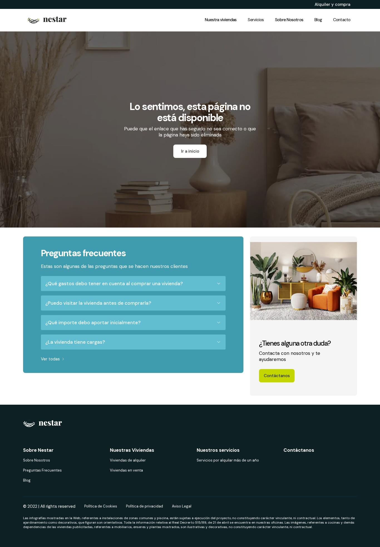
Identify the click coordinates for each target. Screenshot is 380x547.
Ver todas (50, 359)
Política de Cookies (100, 506)
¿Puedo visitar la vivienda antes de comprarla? (98, 303)
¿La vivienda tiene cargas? (75, 342)
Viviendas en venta (126, 470)
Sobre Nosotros (36, 460)
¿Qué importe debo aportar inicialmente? (92, 322)
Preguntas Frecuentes (42, 470)
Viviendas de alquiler (128, 460)
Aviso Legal (181, 506)
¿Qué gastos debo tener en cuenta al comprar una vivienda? (114, 283)
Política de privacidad (144, 506)
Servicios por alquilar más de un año (228, 460)
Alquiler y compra (332, 4)
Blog (27, 480)
